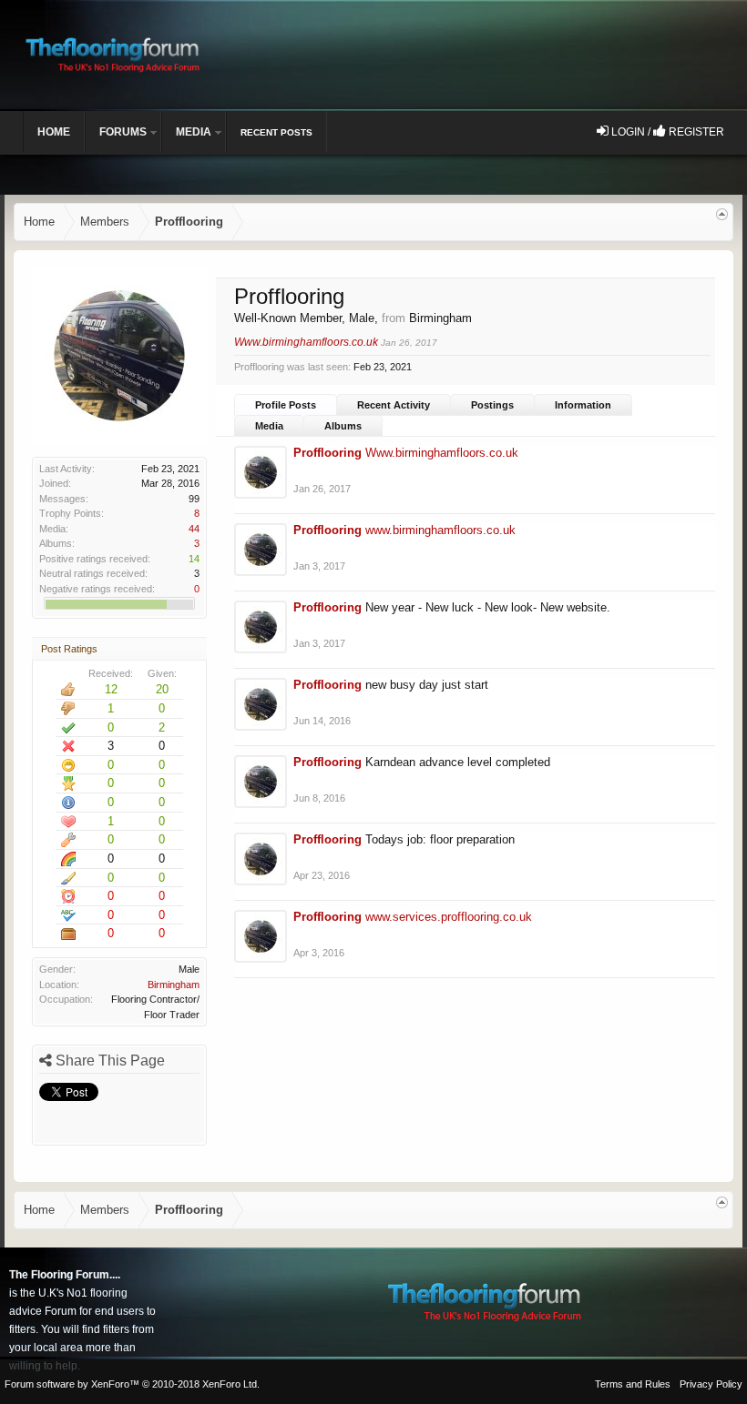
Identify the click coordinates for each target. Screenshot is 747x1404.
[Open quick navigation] (722, 214)
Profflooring (327, 453)
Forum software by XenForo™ (132, 1384)
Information (583, 404)
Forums (123, 132)
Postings (492, 404)
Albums (343, 425)
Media (269, 425)
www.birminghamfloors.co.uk (440, 530)
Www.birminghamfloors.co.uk (306, 342)
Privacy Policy (711, 1384)
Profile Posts (285, 404)
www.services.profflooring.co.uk (448, 917)
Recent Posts (276, 132)
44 (194, 528)
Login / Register (666, 132)
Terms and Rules (632, 1384)
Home (53, 132)
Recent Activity (393, 404)
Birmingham (174, 984)
